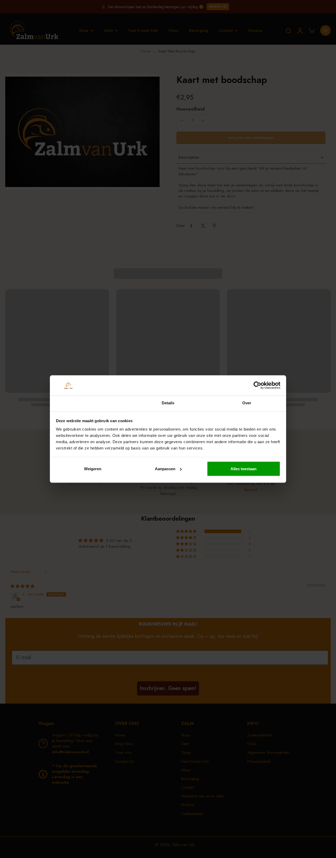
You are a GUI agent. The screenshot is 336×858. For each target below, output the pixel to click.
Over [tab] (246, 402)
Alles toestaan (243, 469)
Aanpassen (165, 469)
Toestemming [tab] (89, 403)
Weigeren (92, 469)
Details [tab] (168, 402)
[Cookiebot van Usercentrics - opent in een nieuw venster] (257, 385)
